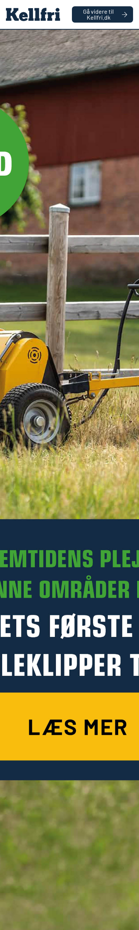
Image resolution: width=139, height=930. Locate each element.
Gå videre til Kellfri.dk (98, 14)
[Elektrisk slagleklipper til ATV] (69, 480)
